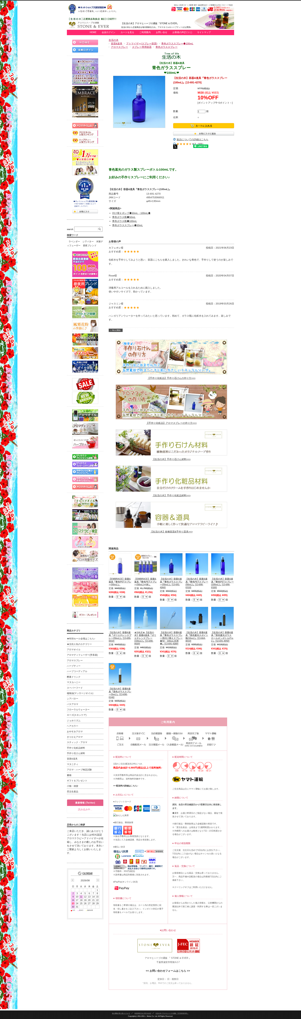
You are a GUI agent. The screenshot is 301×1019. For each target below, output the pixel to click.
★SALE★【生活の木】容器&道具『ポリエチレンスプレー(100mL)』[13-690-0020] (145, 638)
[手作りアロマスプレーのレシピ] (85, 472)
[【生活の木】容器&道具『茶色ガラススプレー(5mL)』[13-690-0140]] (120, 674)
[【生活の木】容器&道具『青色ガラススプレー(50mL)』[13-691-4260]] (171, 564)
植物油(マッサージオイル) (80, 693)
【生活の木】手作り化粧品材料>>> (171, 495)
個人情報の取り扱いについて (121, 1013)
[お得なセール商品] (85, 384)
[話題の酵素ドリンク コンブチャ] (85, 339)
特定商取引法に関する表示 (142, 1013)
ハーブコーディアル (77, 671)
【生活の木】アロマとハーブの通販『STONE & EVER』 (150, 23)
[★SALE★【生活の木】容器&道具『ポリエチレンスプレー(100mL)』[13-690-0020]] (145, 618)
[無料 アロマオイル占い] (85, 126)
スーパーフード (75, 688)
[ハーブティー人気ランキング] (85, 141)
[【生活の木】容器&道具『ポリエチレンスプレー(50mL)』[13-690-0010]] (120, 618)
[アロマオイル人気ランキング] (85, 133)
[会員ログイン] (85, 50)
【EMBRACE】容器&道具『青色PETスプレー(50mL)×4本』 (145, 582)
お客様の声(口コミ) (182, 32)
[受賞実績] (85, 192)
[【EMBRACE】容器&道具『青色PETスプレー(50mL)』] (120, 564)
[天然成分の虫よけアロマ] (85, 312)
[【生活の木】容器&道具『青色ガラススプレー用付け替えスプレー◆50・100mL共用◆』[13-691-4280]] (171, 618)
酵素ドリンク (73, 677)
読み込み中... (85, 809)
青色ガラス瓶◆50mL (124, 217)
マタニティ (72, 764)
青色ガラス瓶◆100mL (124, 221)
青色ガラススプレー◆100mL (177, 43)
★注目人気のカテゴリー (79, 644)
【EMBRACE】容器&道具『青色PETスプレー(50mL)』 (120, 582)
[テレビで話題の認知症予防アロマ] (85, 292)
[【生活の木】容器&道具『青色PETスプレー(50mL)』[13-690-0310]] (197, 564)
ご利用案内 (145, 32)
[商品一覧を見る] (85, 71)
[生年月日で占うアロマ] (85, 487)
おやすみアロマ (75, 731)
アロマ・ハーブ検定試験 (79, 770)
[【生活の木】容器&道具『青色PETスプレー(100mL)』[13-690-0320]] (222, 564)
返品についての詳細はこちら (192, 139)
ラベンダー (74, 241)
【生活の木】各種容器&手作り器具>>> (171, 531)
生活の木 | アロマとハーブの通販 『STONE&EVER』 (172, 1013)
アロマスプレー (119, 47)
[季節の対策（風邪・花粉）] (85, 326)
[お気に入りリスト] (85, 211)
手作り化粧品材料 (76, 748)
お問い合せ (161, 32)
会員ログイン (108, 32)
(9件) (200, 144)
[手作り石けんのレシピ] (85, 479)
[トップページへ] (85, 43)
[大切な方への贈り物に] (85, 615)
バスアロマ (72, 704)
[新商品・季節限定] (85, 398)
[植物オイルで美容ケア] (85, 366)
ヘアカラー (72, 726)
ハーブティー (73, 666)
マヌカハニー (73, 682)
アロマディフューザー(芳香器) (82, 655)
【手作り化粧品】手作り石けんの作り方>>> (171, 378)
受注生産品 (72, 791)
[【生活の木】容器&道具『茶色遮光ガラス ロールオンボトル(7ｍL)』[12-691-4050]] (222, 618)
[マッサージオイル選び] (85, 464)
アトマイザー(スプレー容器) (141, 43)
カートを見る (127, 32)
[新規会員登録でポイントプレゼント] (85, 264)
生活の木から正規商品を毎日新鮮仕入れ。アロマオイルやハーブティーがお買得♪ (156, 27)
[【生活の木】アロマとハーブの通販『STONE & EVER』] (94, 27)
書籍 (69, 775)
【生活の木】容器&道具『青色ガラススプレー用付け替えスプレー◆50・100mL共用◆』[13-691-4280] (171, 638)
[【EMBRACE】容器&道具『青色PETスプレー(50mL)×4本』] (145, 564)
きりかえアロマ (75, 737)
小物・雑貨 (72, 786)
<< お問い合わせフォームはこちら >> (168, 970)
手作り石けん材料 (76, 753)
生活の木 (113, 40)
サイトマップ (204, 32)
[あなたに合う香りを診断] (85, 457)
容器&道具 (116, 43)
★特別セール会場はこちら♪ (81, 638)
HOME (93, 32)
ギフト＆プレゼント (77, 780)
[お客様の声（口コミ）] (85, 162)
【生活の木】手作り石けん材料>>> (171, 459)
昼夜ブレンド (90, 245)
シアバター (88, 241)
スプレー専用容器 (142, 47)
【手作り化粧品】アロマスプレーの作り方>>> (171, 423)
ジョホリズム (73, 720)
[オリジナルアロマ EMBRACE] (85, 101)
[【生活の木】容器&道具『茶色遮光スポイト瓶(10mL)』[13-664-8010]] (197, 618)
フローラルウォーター (78, 709)
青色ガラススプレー (166, 47)
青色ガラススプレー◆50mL (127, 225)
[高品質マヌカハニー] (85, 353)
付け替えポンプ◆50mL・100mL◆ (131, 213)
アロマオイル (73, 649)
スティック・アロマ (77, 742)
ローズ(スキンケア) (76, 715)
